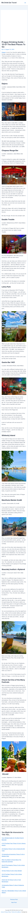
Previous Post (14, 899)
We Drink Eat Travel (9, 3)
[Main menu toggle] (25, 2)
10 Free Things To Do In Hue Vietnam (12, 870)
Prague (3, 52)
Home (2, 912)
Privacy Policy (8, 912)
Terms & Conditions (16, 912)
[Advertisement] (14, 26)
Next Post (14, 902)
